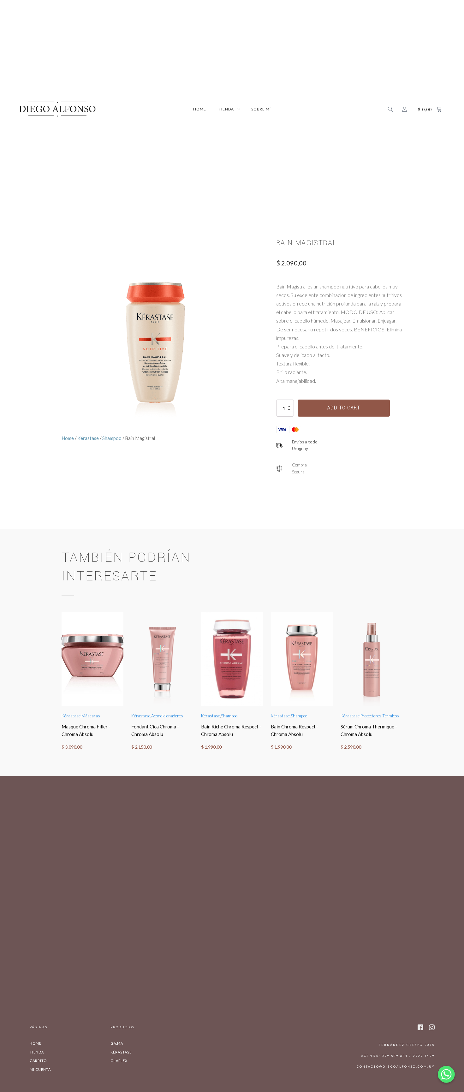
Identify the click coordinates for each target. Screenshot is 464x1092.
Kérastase (88, 438)
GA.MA (116, 1043)
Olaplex (119, 1061)
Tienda (37, 1052)
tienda (226, 109)
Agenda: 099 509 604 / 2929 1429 (398, 1056)
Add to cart (343, 408)
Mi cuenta (40, 1069)
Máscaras (90, 715)
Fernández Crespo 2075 (407, 1045)
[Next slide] (402, 684)
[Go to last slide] (62, 684)
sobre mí (261, 109)
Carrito (38, 1061)
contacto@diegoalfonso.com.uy (396, 1066)
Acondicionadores (167, 715)
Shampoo (112, 438)
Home (199, 109)
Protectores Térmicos (379, 715)
